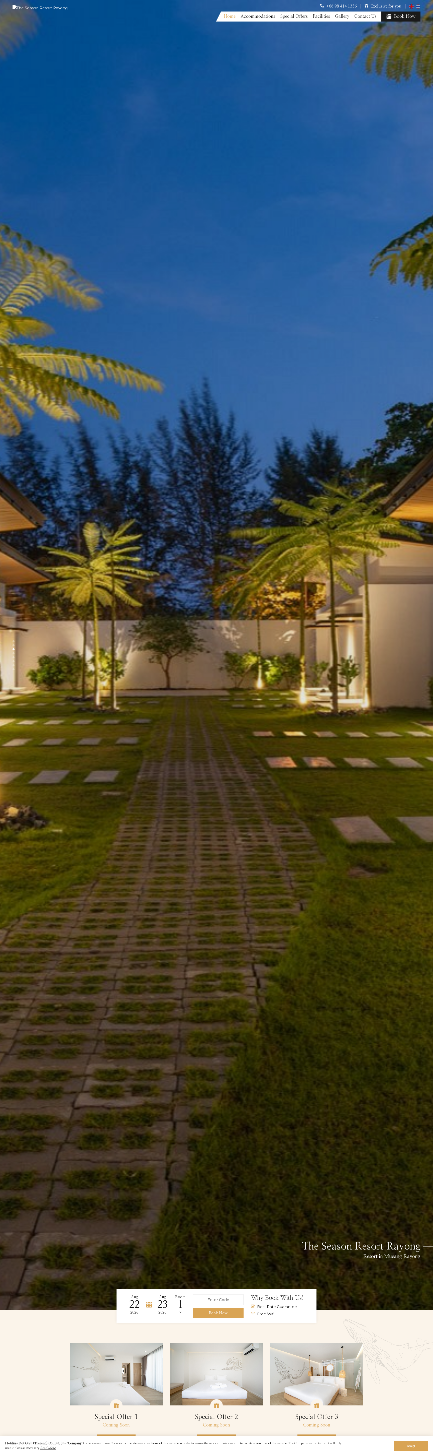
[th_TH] (418, 6)
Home (230, 16)
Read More (48, 1448)
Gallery (342, 16)
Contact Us (365, 16)
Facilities (321, 16)
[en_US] (412, 6)
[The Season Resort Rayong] (40, 8)
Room (180, 1297)
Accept (411, 1446)
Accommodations (258, 16)
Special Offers (294, 16)
